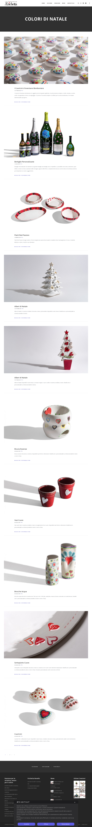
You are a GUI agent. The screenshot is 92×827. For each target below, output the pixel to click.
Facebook (35, 766)
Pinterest (57, 766)
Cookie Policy (84, 824)
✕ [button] (74, 802)
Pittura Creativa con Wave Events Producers (57, 784)
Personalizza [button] (65, 824)
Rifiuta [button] (46, 824)
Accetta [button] (26, 824)
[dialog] (46, 813)
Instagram (45, 766)
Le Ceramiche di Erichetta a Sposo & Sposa (57, 793)
